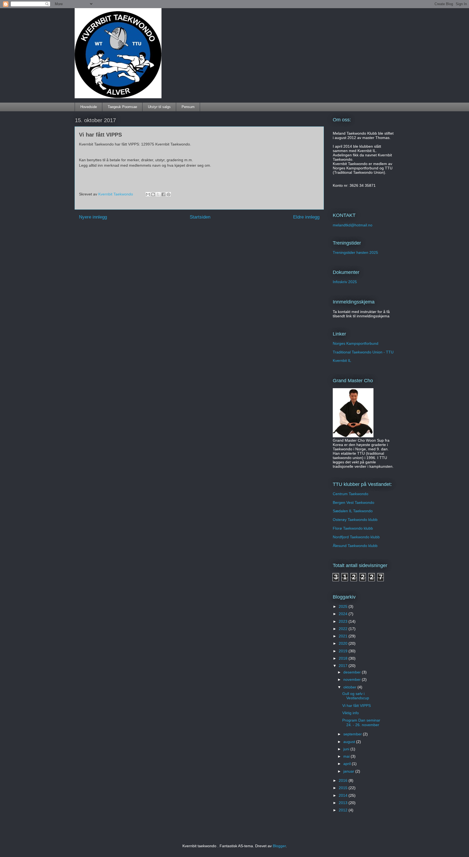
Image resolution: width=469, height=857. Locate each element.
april (347, 763)
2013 (343, 803)
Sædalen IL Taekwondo (353, 511)
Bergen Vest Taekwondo (353, 502)
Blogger (279, 846)
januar (349, 771)
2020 (343, 643)
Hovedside (88, 107)
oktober (350, 687)
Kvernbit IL (342, 360)
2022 (343, 629)
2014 (343, 795)
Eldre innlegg (306, 217)
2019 (343, 651)
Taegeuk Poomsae (122, 107)
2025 (343, 606)
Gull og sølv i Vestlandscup (355, 695)
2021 (343, 636)
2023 (343, 621)
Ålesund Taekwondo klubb (355, 545)
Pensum (188, 107)
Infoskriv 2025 (345, 282)
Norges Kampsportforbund (355, 343)
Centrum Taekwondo (350, 494)
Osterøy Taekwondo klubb (355, 519)
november (352, 679)
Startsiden (200, 217)
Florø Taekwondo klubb (353, 528)
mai (347, 756)
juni (346, 749)
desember (352, 672)
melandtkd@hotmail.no (352, 225)
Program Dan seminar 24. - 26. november (361, 722)
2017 (343, 665)
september (353, 734)
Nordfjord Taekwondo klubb (356, 537)
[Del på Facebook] (163, 194)
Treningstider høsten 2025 (355, 252)
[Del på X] (158, 194)
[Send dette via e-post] (148, 194)
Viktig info (350, 713)
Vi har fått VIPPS (356, 705)
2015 (343, 788)
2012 (343, 810)
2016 (343, 780)
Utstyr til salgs (159, 107)
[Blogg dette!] (153, 194)
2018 (343, 658)
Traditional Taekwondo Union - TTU (363, 352)
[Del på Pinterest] (168, 194)
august (349, 741)
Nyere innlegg (93, 217)
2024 (343, 614)
